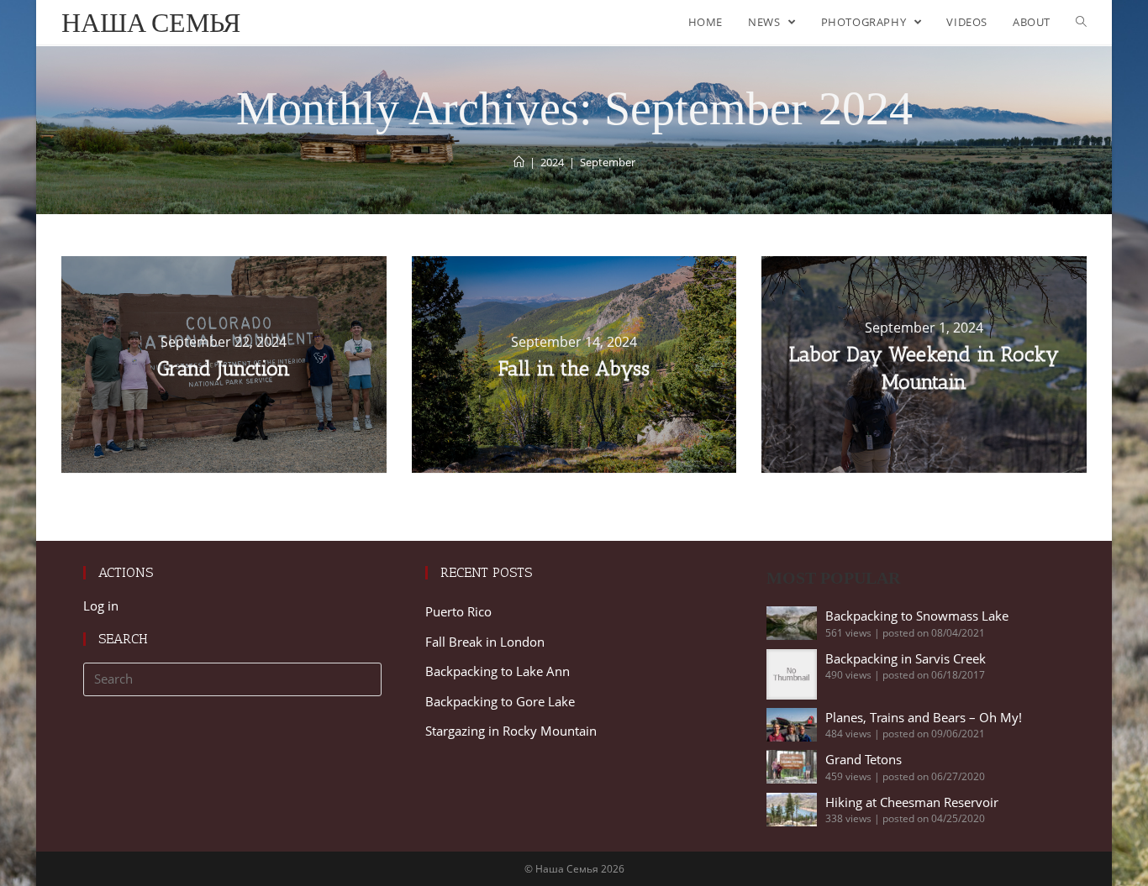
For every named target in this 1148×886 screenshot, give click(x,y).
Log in (100, 605)
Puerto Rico (458, 611)
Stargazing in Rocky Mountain (511, 730)
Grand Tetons (863, 759)
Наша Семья (150, 22)
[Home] (518, 162)
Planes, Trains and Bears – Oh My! (923, 717)
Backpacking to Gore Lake (500, 701)
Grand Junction (223, 368)
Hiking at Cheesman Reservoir (911, 802)
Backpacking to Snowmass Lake (916, 615)
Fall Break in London (485, 641)
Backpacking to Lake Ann (497, 671)
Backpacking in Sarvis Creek (905, 658)
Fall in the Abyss (574, 368)
